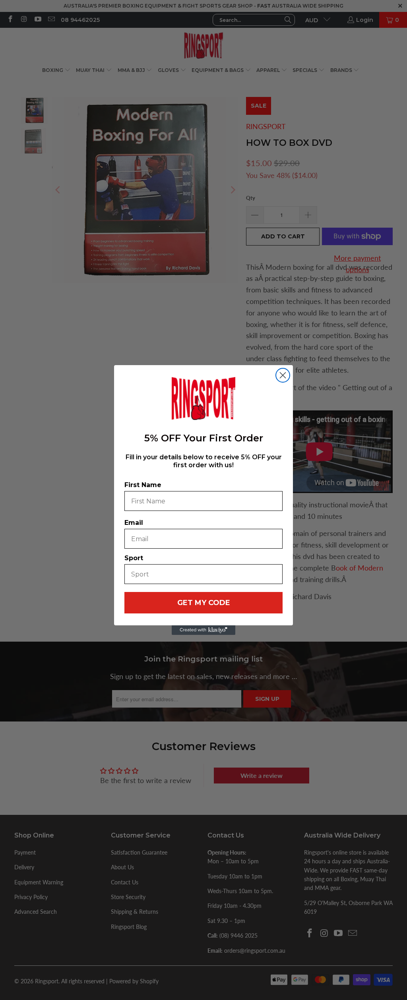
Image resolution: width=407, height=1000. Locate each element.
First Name (142, 485)
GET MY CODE (203, 602)
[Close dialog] (283, 375)
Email (133, 522)
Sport (133, 558)
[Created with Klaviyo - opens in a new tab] (203, 630)
